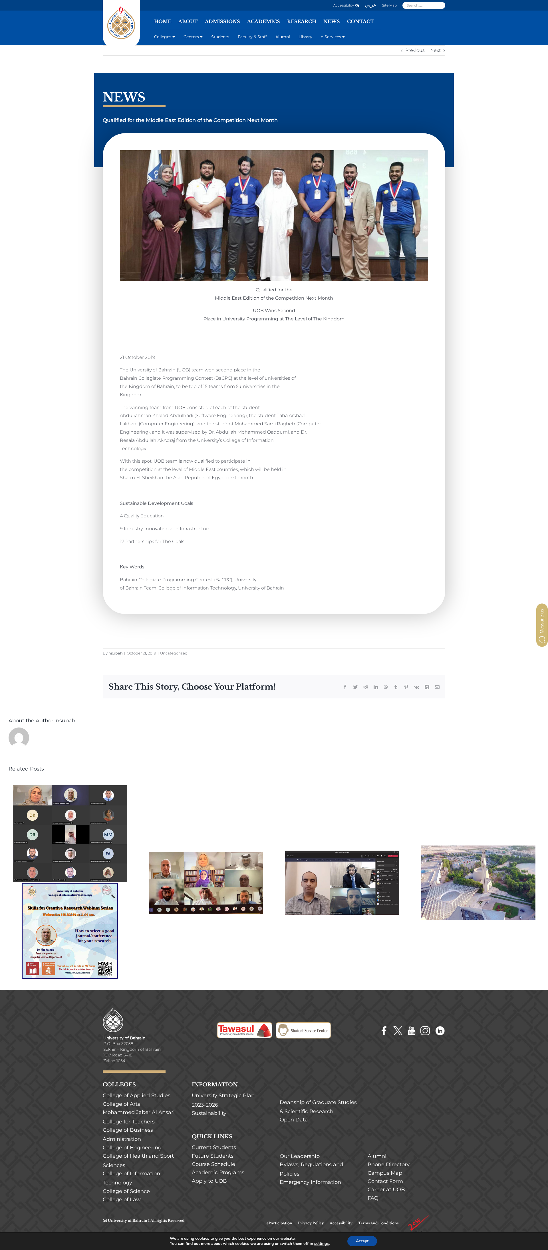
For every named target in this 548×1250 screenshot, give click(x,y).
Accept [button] (362, 1241)
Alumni (282, 36)
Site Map (389, 5)
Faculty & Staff (252, 36)
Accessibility (344, 5)
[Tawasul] (244, 1026)
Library (305, 36)
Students (220, 36)
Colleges (162, 36)
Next (435, 50)
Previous (415, 50)
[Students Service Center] (303, 1026)
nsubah (115, 653)
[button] (542, 625)
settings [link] (321, 1243)
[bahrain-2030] (419, 1216)
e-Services (331, 36)
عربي (370, 5)
